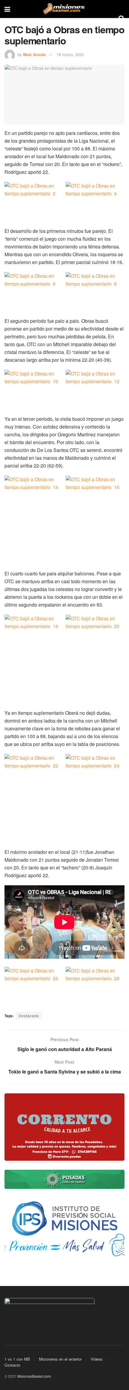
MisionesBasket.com (34, 1376)
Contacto (12, 1365)
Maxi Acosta (34, 54)
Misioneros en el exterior (60, 1359)
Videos (97, 1359)
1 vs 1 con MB (17, 1359)
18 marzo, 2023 (70, 54)
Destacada (29, 1015)
